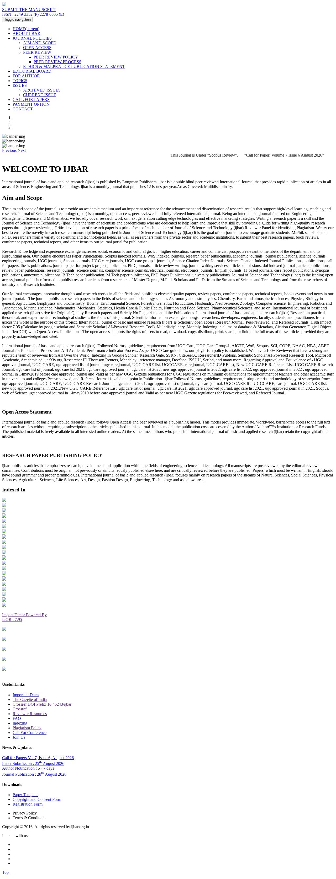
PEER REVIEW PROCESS (57, 62)
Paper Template (25, 794)
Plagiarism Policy (27, 728)
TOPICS (20, 80)
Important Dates (26, 695)
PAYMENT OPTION (31, 104)
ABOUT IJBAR (26, 33)
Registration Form (28, 804)
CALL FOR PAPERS (31, 99)
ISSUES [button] (20, 85)
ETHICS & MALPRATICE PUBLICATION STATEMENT (74, 66)
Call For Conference (29, 732)
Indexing (20, 723)
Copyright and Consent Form (37, 799)
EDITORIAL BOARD (32, 71)
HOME (26, 28)
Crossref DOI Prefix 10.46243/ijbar (42, 704)
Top (5, 872)
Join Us (19, 737)
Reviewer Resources (30, 713)
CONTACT (23, 109)
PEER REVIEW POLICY (56, 57)
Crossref (20, 709)
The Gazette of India (30, 699)
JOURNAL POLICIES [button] (32, 38)
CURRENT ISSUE (39, 95)
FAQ (17, 718)
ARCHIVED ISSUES (42, 90)
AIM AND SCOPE (39, 43)
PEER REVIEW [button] (37, 52)
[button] (10, 150)
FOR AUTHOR (26, 76)
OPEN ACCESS (37, 47)
